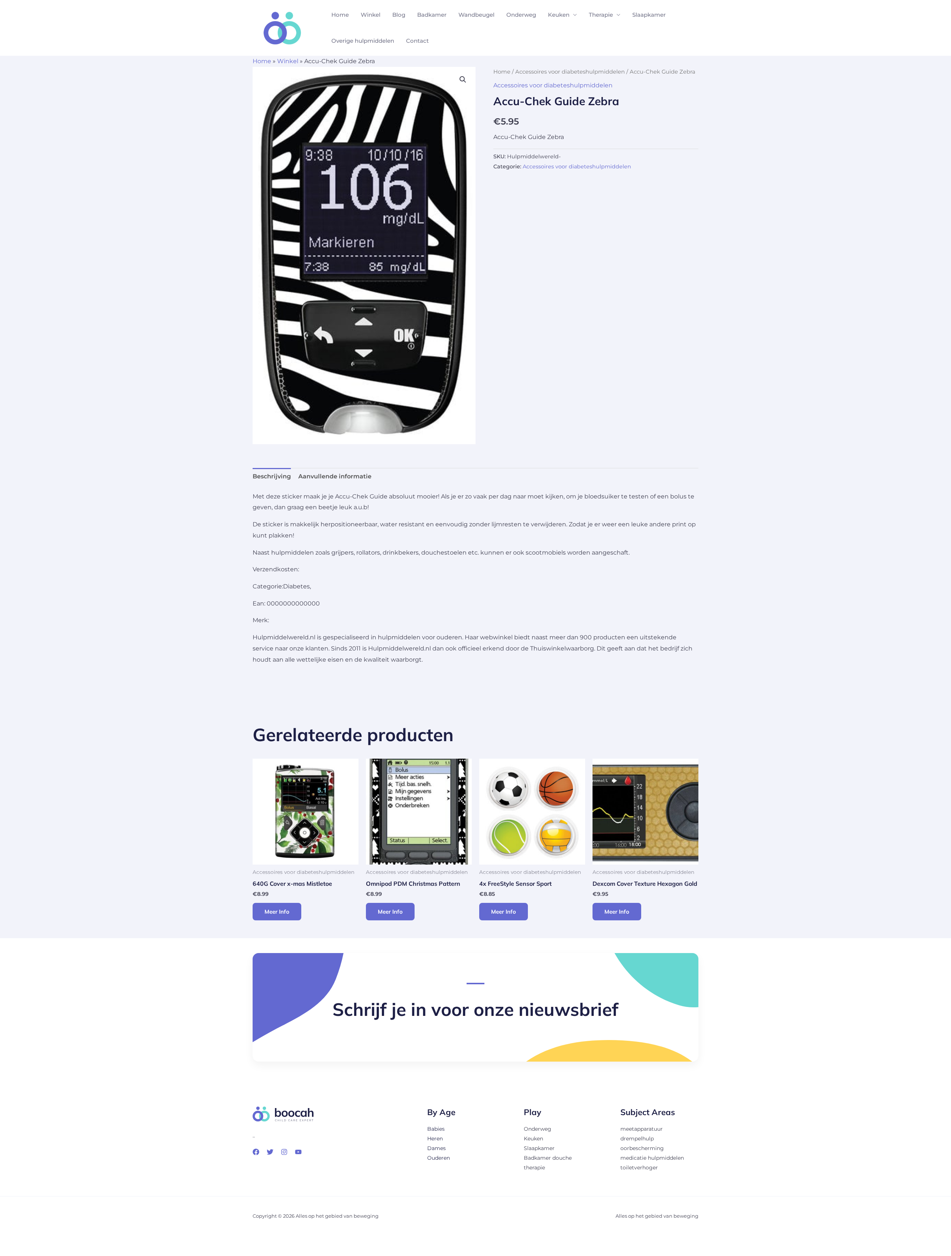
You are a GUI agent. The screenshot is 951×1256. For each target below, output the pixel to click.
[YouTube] (298, 1152)
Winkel (370, 14)
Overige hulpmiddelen (362, 40)
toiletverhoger (639, 1167)
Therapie (601, 14)
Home (340, 14)
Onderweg (521, 14)
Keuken (558, 14)
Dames (436, 1148)
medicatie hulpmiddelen (652, 1158)
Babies (436, 1129)
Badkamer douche (548, 1158)
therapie (534, 1167)
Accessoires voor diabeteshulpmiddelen (570, 71)
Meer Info (276, 911)
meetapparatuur (641, 1129)
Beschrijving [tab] (272, 476)
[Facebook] (256, 1152)
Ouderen (438, 1158)
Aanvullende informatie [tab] (334, 476)
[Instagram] (284, 1152)
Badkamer (432, 14)
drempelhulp (637, 1138)
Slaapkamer (649, 14)
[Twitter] (270, 1152)
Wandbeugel (476, 14)
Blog (398, 14)
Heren (435, 1138)
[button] (463, 79)
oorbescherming (642, 1148)
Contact (417, 40)
